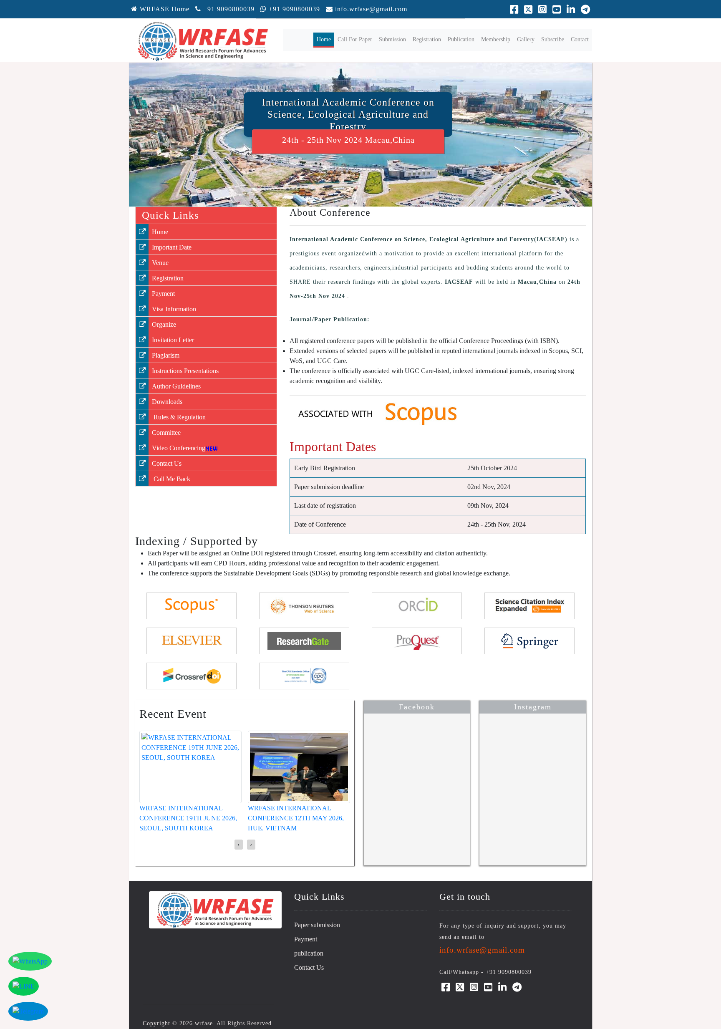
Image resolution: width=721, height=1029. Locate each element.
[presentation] (238, 845)
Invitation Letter (173, 339)
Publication (461, 39)
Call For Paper (355, 39)
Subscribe (552, 39)
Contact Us (167, 463)
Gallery (525, 39)
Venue (160, 262)
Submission (392, 39)
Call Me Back (171, 478)
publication (308, 953)
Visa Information (174, 309)
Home (325, 39)
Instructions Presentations (185, 370)
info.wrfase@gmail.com (371, 9)
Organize (164, 324)
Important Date (172, 247)
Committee (166, 432)
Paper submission (317, 924)
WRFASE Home (163, 9)
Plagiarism (165, 355)
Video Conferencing (178, 447)
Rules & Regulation (179, 417)
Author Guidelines (176, 386)
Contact (580, 39)
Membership (495, 39)
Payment (163, 293)
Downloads (167, 401)
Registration (427, 39)
